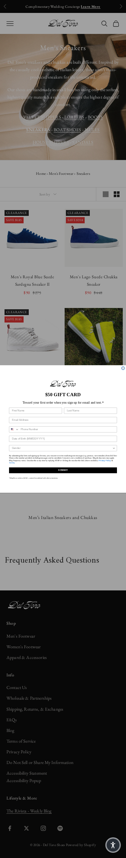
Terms (12, 463)
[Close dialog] (123, 368)
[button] (113, 845)
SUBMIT (63, 470)
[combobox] (14, 429)
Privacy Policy (105, 460)
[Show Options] (114, 448)
